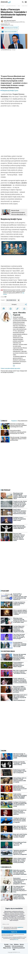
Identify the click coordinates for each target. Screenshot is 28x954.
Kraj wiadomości (22, 420)
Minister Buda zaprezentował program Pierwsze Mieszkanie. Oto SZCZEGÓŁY (18, 213)
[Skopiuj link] (17, 308)
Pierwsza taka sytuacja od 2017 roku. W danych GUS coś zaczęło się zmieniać (14, 371)
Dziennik (2, 5)
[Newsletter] (4, 308)
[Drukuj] (11, 308)
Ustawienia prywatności (18, 948)
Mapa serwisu (7, 948)
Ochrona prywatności (17, 946)
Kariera (22, 944)
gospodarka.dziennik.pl (11, 5)
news (19, 5)
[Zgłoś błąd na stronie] (24, 308)
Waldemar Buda (11, 300)
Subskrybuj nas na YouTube (11, 27)
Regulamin (8, 946)
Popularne (14, 420)
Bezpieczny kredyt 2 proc (10, 90)
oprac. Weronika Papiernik (14, 21)
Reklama (16, 944)
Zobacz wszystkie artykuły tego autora (10, 368)
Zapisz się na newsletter (10, 31)
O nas (11, 944)
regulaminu (20, 927)
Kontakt (6, 944)
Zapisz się (14, 932)
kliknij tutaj (16, 939)
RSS (14, 949)
